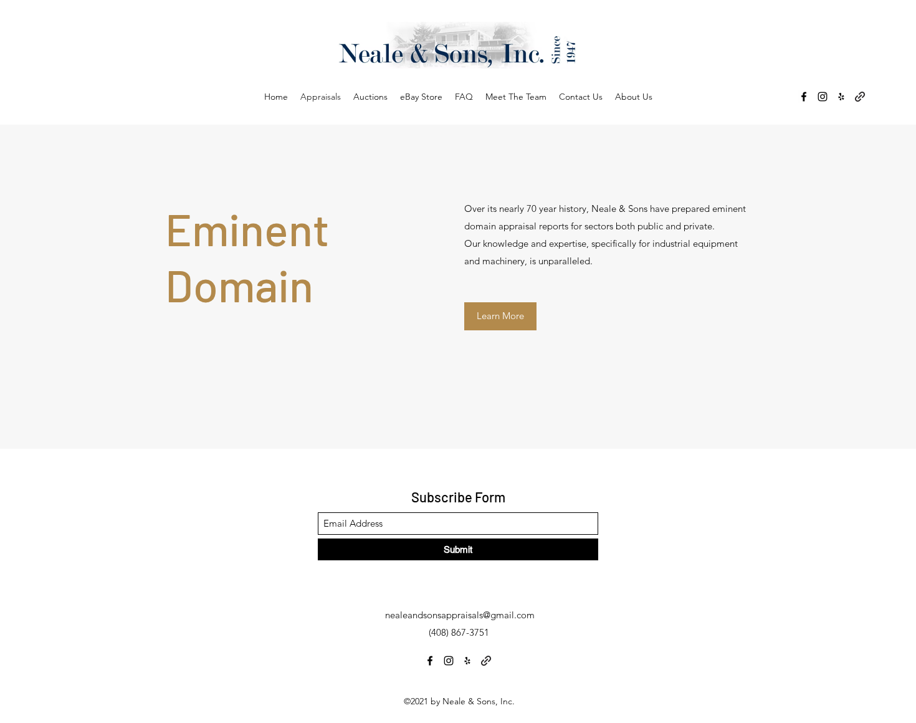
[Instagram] (822, 96)
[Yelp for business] (841, 96)
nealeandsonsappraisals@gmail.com (460, 615)
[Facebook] (804, 96)
